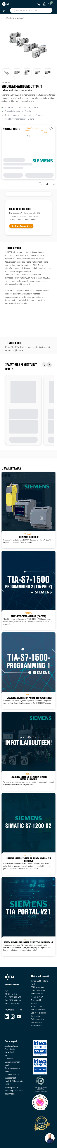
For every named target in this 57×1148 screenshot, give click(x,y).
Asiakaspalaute (11, 1087)
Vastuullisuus (36, 1022)
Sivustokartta (36, 1025)
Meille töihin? (37, 997)
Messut (34, 1003)
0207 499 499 (15, 997)
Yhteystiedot (10, 1049)
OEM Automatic (37, 987)
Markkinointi (36, 1006)
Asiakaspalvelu (11, 1046)
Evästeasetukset (38, 1019)
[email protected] (12, 1003)
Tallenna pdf (50, 184)
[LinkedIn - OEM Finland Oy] (7, 1016)
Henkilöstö (9, 1052)
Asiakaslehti (36, 1000)
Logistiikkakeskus (38, 1013)
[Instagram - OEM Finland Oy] (13, 1016)
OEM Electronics (38, 990)
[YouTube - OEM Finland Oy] (19, 1016)
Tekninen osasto (38, 1009)
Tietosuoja (35, 1016)
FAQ (6, 1055)
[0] (49, 3)
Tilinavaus (9, 1058)
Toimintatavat (37, 993)
